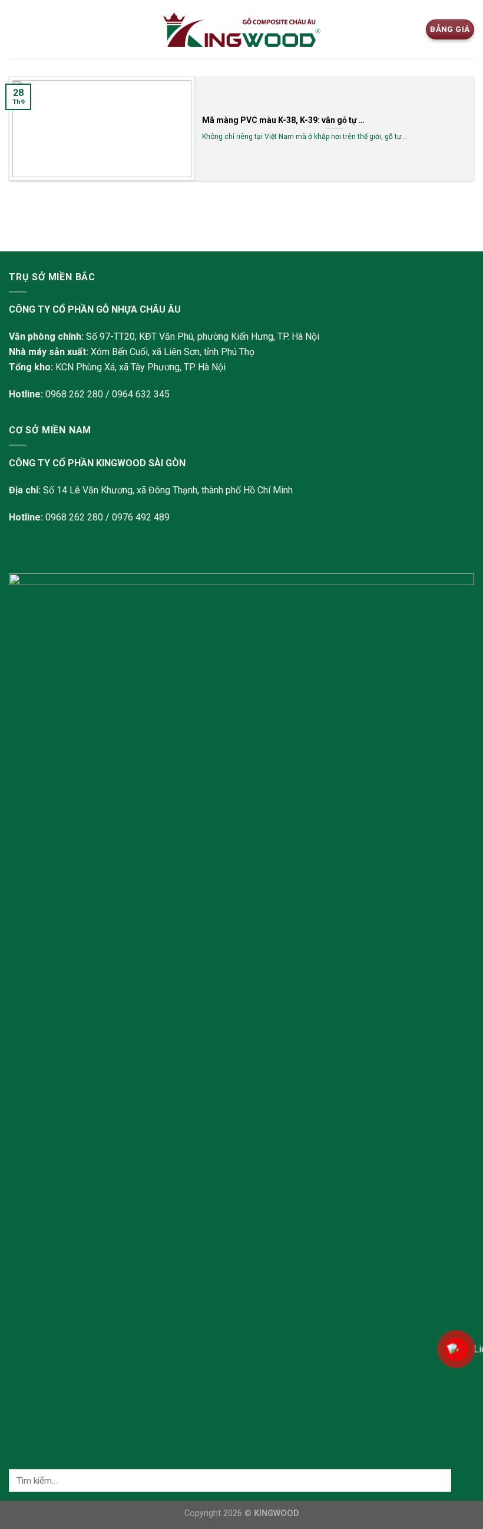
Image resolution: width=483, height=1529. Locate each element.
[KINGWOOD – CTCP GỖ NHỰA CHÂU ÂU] (242, 29)
